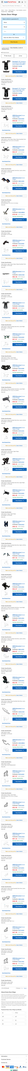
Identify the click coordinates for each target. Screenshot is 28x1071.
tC (2, 1012)
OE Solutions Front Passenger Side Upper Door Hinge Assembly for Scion (19, 90)
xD (16, 1016)
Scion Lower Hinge (18, 147)
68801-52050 (21, 181)
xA (15, 1024)
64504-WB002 (21, 212)
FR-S (16, 1012)
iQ (15, 1020)
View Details (19, 71)
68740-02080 (21, 150)
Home (2, 10)
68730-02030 (21, 774)
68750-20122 (21, 462)
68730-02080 (21, 368)
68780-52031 (21, 399)
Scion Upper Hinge (18, 116)
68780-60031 (21, 680)
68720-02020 (21, 118)
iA (2, 1020)
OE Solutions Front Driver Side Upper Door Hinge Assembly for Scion (19, 63)
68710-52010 (21, 493)
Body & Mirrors (12, 10)
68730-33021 (21, 587)
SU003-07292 (21, 274)
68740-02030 (21, 337)
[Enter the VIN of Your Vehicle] (14, 37)
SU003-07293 (21, 711)
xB (3, 1016)
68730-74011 (21, 961)
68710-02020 (21, 243)
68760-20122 (21, 524)
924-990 (20, 66)
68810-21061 (21, 899)
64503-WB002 (21, 743)
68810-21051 (21, 649)
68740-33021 (21, 618)
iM (2, 1024)
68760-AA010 (21, 836)
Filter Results (14, 42)
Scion (6, 10)
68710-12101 (21, 430)
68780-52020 (21, 805)
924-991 (20, 93)
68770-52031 (21, 306)
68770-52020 (21, 930)
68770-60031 (21, 867)
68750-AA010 (21, 555)
